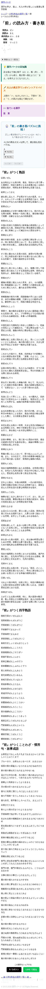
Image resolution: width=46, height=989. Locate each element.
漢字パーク (6, 2)
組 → (29, 977)
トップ (4, 14)
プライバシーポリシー (25, 980)
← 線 (3, 977)
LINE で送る (31, 969)
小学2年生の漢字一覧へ (16, 977)
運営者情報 (7, 980)
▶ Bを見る (9, 157)
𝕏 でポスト (14, 969)
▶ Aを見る (9, 152)
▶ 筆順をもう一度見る (10, 59)
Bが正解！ (18, 164)
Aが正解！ (8, 164)
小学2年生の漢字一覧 (18, 14)
